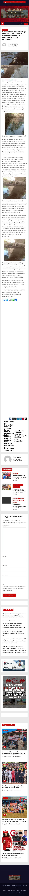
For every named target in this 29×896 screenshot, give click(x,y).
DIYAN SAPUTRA (14, 44)
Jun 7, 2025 (16, 492)
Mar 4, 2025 (16, 508)
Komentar (6, 526)
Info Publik (15, 500)
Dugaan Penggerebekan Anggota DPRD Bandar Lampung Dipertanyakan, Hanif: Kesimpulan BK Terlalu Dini (14, 641)
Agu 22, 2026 (7, 824)
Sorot (14, 502)
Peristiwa (5, 29)
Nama (5, 556)
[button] (21, 23)
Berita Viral (15, 498)
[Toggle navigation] (18, 24)
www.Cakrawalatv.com (9, 80)
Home (4, 890)
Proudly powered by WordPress (10, 885)
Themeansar (14, 887)
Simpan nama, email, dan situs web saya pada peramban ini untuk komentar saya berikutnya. (14, 588)
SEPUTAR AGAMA (16, 487)
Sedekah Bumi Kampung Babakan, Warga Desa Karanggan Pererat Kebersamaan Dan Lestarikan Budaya (14, 626)
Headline (15, 484)
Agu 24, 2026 (7, 756)
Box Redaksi (23, 890)
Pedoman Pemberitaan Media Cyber (14, 893)
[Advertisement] (14, 359)
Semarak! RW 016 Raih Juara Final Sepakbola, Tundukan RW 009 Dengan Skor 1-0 (14, 633)
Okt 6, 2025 (16, 479)
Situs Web (5, 575)
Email (5, 566)
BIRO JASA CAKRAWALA (13, 890)
